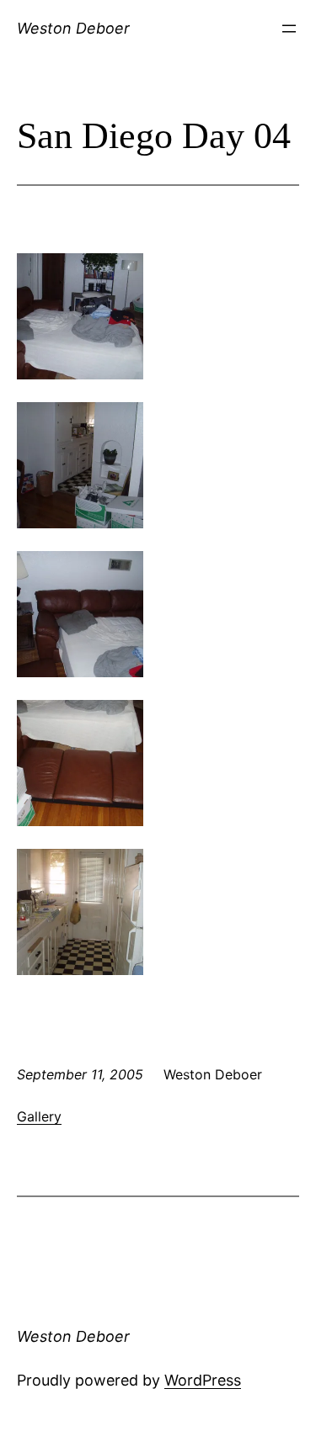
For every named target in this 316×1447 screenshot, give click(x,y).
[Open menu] (289, 29)
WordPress (202, 1380)
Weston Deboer (73, 28)
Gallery (39, 1116)
